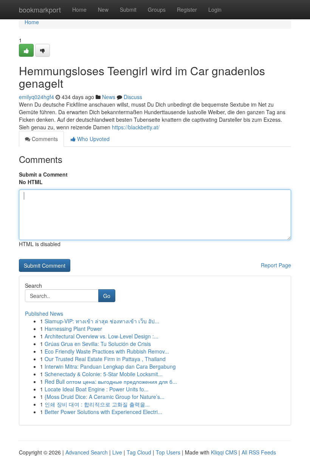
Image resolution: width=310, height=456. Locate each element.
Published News (44, 313)
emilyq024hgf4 (36, 97)
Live (117, 452)
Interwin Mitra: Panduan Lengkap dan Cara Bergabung (110, 366)
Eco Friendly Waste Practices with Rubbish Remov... (107, 351)
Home (79, 9)
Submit (128, 9)
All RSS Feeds (259, 452)
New (103, 9)
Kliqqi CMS (224, 452)
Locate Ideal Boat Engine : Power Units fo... (97, 389)
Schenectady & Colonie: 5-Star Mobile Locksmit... (104, 374)
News (108, 97)
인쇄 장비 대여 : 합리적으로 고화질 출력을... (97, 404)
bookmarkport (40, 9)
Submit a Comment (43, 174)
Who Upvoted (93, 139)
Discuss (133, 97)
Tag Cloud (139, 452)
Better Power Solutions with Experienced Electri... (103, 412)
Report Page (276, 265)
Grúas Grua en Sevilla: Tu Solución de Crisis (98, 343)
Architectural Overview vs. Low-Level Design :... (101, 336)
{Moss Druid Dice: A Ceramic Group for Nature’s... (104, 396)
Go (106, 295)
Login (215, 9)
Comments (44, 139)
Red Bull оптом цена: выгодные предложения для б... (111, 381)
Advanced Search (86, 452)
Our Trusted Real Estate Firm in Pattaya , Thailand (105, 359)
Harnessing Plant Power (73, 328)
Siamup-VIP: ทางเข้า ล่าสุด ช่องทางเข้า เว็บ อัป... (102, 321)
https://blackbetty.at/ (136, 127)
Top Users (168, 452)
